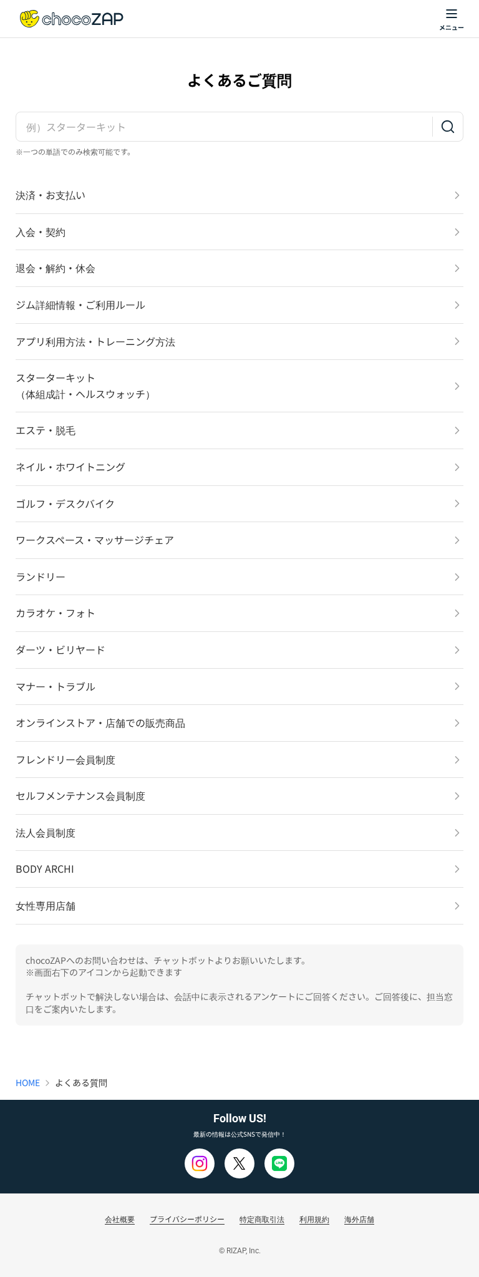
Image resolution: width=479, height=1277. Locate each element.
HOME (28, 1082)
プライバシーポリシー (187, 1218)
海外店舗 (359, 1218)
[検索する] (448, 126)
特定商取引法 (262, 1218)
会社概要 (120, 1218)
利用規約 (314, 1218)
